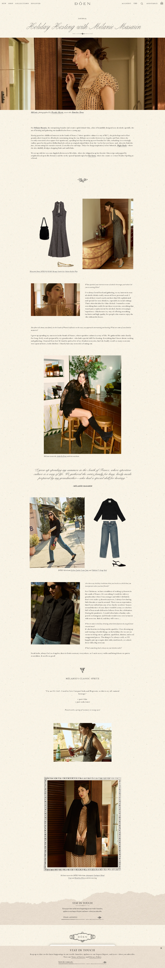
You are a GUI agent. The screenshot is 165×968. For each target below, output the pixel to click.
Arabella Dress (62, 456)
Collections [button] (22, 4)
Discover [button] (36, 4)
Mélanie (34, 112)
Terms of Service (78, 957)
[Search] (142, 4)
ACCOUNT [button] (126, 4)
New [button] (4, 4)
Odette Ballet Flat (71, 272)
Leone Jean (84, 570)
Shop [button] (10, 4)
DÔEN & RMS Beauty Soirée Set (52, 272)
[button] (161, 3)
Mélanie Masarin (40, 128)
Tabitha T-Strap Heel (99, 570)
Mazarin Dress (35, 272)
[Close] (161, 948)
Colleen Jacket (75, 570)
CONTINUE (99, 917)
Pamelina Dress (78, 112)
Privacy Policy (95, 957)
